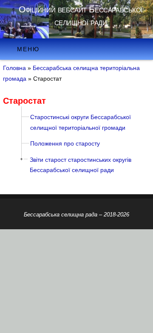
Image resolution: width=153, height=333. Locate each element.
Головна (14, 67)
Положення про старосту (65, 143)
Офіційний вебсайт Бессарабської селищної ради (80, 15)
